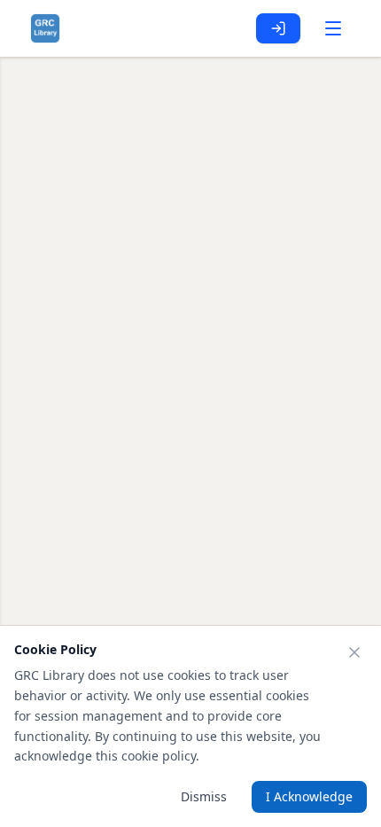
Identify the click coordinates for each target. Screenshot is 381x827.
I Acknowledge (309, 796)
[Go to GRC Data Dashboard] (45, 28)
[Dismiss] (354, 652)
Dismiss (204, 796)
